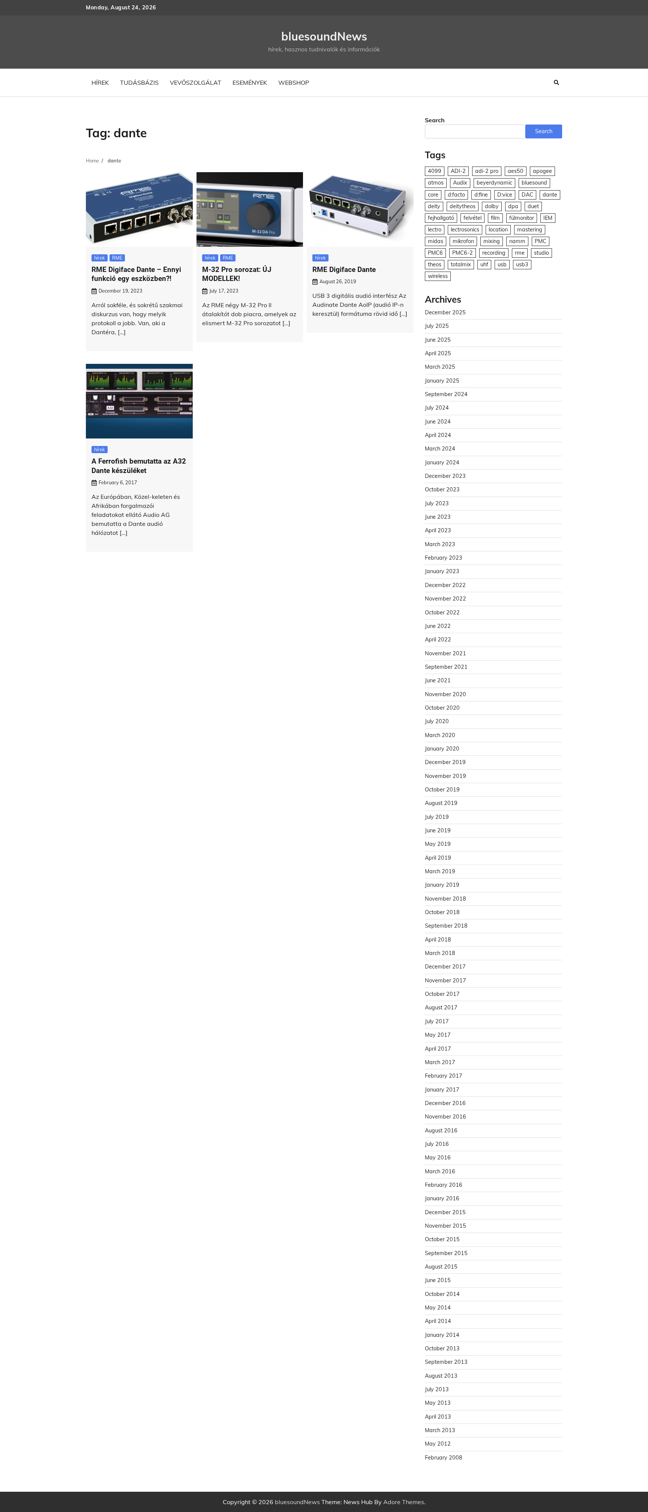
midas (435, 241)
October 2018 (442, 912)
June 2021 (438, 680)
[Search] (556, 82)
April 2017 (438, 1048)
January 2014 (442, 1335)
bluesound (534, 182)
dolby (492, 206)
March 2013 (440, 1430)
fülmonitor (521, 218)
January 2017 (442, 1089)
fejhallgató (441, 218)
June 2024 (438, 421)
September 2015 (446, 1253)
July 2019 (437, 817)
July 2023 (437, 503)
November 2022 (445, 598)
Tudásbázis (139, 82)
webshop (293, 82)
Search (435, 120)
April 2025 (438, 353)
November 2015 (445, 1225)
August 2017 (441, 1007)
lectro (434, 229)
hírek (100, 82)
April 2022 (438, 639)
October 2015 (442, 1239)
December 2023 (445, 476)
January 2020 (442, 748)
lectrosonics (465, 229)
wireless (438, 276)
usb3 (522, 264)
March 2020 (440, 735)
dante (550, 194)
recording (494, 252)
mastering (529, 229)
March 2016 (440, 1171)
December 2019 (445, 762)
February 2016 (443, 1185)
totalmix (461, 264)
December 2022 (445, 585)
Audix (460, 182)
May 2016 (438, 1157)
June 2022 (438, 626)
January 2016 (442, 1198)
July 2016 (437, 1144)
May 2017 (438, 1035)
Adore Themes (403, 1502)
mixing (491, 241)
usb (502, 264)
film (495, 218)
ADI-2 (458, 171)
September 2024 (446, 394)
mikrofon (463, 241)
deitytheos (463, 206)
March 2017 (440, 1062)
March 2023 (440, 544)
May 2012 (438, 1443)
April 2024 (438, 435)
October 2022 (442, 612)
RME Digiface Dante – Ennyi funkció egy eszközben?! (136, 274)
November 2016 (445, 1116)
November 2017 (445, 980)
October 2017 (442, 994)
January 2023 (442, 571)
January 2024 (442, 462)
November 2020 (445, 694)
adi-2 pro (486, 171)
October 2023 (442, 489)
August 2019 (441, 803)
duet (533, 206)
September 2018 (446, 925)
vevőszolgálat (195, 82)
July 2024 (437, 407)
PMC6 (435, 252)
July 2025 (437, 326)
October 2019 (442, 789)
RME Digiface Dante (344, 269)
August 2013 (441, 1375)
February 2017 (443, 1075)
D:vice (504, 194)
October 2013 (442, 1348)
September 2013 (446, 1362)
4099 (434, 171)
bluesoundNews (324, 36)
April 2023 (438, 530)
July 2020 (437, 721)
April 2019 (438, 857)
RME (117, 258)
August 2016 (441, 1130)
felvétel (473, 218)
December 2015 (445, 1212)
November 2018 (445, 898)
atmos (436, 182)
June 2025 (438, 339)
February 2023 (443, 557)
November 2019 (445, 776)
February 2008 (443, 1457)
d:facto (456, 194)
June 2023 (438, 517)
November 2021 (445, 653)
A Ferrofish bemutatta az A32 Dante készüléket (139, 466)
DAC (527, 194)
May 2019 (438, 844)
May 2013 (438, 1402)
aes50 (516, 171)
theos (434, 264)
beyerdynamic (494, 182)
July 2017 (437, 1021)
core (433, 194)
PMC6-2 (462, 252)
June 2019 (438, 830)
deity (434, 206)
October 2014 (442, 1294)
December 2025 (445, 312)
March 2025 (440, 366)
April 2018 (438, 939)
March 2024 (440, 448)
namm (517, 241)
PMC (540, 241)
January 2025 (442, 380)
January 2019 (442, 884)
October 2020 (442, 707)
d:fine (481, 194)
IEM (547, 218)
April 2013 (438, 1416)
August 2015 (441, 1266)
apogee (542, 171)
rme (520, 252)
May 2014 (438, 1307)
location (498, 229)
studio (541, 252)
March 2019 (440, 871)
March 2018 (440, 953)
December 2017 (445, 966)
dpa (513, 206)
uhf (484, 264)
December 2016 (445, 1103)
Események (249, 82)
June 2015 (438, 1280)
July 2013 (437, 1389)
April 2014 (438, 1321)
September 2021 (446, 667)
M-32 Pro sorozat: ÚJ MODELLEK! (237, 274)
